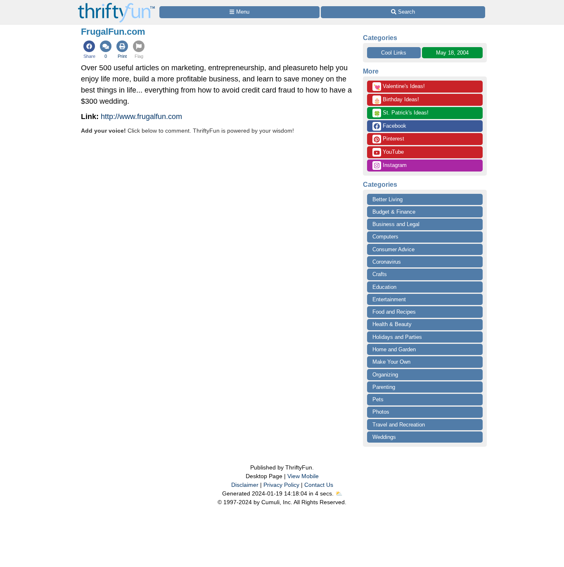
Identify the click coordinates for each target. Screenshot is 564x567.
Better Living (387, 199)
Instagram (394, 165)
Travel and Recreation (398, 425)
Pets (378, 399)
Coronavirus (386, 262)
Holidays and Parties (397, 337)
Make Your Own (391, 362)
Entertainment (389, 299)
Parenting (383, 387)
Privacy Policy (281, 484)
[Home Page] (116, 4)
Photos (380, 412)
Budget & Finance (393, 212)
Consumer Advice (393, 249)
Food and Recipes (394, 312)
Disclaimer (244, 484)
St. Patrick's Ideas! (401, 113)
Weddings (384, 437)
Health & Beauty (392, 324)
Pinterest (392, 139)
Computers (385, 236)
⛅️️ (338, 493)
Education (384, 287)
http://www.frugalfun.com (141, 116)
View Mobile (303, 476)
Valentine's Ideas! (399, 87)
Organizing (385, 375)
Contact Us (318, 484)
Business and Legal (395, 224)
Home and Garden (394, 349)
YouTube (392, 152)
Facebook (393, 126)
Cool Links (393, 53)
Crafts (379, 274)
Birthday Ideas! (396, 100)
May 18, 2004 (452, 53)
